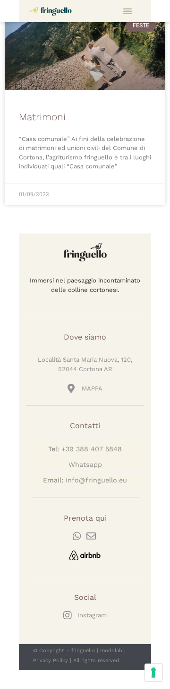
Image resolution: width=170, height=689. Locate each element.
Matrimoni (42, 117)
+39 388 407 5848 (91, 449)
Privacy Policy (50, 660)
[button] (127, 11)
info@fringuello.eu (96, 480)
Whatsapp (85, 464)
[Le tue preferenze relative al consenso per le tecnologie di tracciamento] (153, 672)
